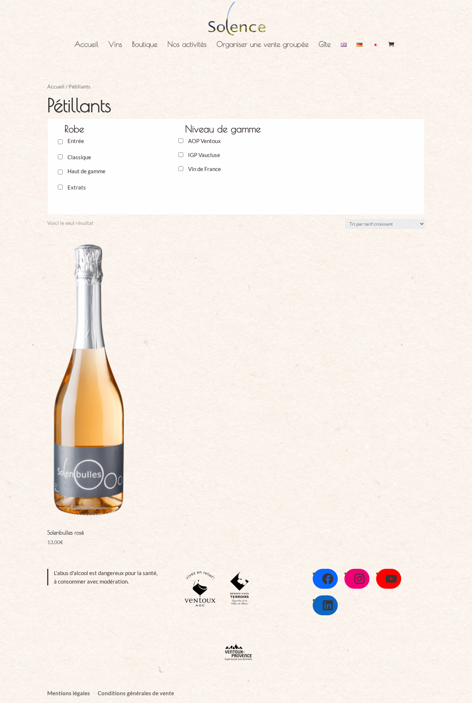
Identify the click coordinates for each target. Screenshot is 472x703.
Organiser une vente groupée (262, 45)
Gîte (325, 45)
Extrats (76, 187)
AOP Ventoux (204, 141)
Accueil (86, 45)
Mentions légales (68, 693)
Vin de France (204, 169)
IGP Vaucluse (204, 155)
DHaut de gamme (86, 171)
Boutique (144, 45)
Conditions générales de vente (136, 693)
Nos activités (186, 45)
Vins (115, 45)
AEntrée (75, 141)
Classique (79, 157)
